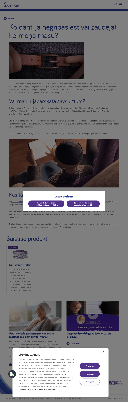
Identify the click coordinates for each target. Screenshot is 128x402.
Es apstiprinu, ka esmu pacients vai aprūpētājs (83, 204)
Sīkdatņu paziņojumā (27, 389)
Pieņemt (90, 365)
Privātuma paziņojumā (46, 389)
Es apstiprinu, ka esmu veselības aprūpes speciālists (46, 204)
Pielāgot (90, 381)
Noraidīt (90, 373)
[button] (12, 374)
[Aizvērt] (103, 352)
